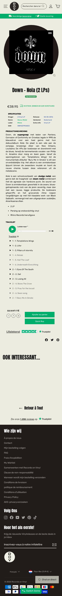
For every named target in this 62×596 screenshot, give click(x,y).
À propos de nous (12, 438)
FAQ (6, 452)
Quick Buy (39, 321)
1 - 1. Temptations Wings (23, 241)
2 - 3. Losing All (19, 279)
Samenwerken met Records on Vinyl (22, 467)
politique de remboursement (18, 487)
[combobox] (32, 6)
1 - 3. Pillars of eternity (22, 250)
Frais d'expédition (13, 458)
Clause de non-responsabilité (18, 472)
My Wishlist (9, 462)
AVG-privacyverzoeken (16, 502)
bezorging (26, 16)
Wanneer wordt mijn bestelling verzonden (24, 477)
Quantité (13, 311)
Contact (8, 443)
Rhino (19, 123)
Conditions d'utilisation (15, 492)
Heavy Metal (22, 120)
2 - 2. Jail (16, 274)
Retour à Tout (33, 408)
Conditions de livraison (15, 482)
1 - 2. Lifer (16, 246)
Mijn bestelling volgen (15, 448)
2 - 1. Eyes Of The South (23, 269)
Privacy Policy (11, 497)
